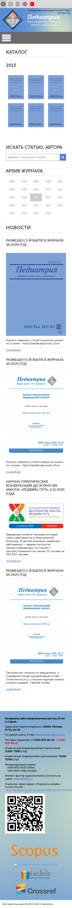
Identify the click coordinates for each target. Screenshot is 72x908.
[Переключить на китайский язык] (32, 4)
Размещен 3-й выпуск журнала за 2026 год (35, 242)
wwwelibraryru (23, 778)
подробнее (13, 350)
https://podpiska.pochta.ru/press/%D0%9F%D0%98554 (39, 790)
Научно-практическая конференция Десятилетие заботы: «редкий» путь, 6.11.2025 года (35, 488)
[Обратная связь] (17, 4)
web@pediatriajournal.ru (50, 734)
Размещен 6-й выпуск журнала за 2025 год (35, 362)
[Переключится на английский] (25, 4)
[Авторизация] (10, 4)
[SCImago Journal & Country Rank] (36, 863)
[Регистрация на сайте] (3, 4)
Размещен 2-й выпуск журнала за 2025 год (35, 573)
